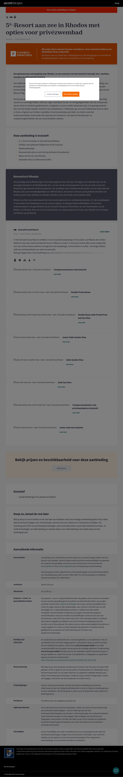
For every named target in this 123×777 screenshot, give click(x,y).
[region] (62, 89)
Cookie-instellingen (53, 94)
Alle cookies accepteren (71, 94)
